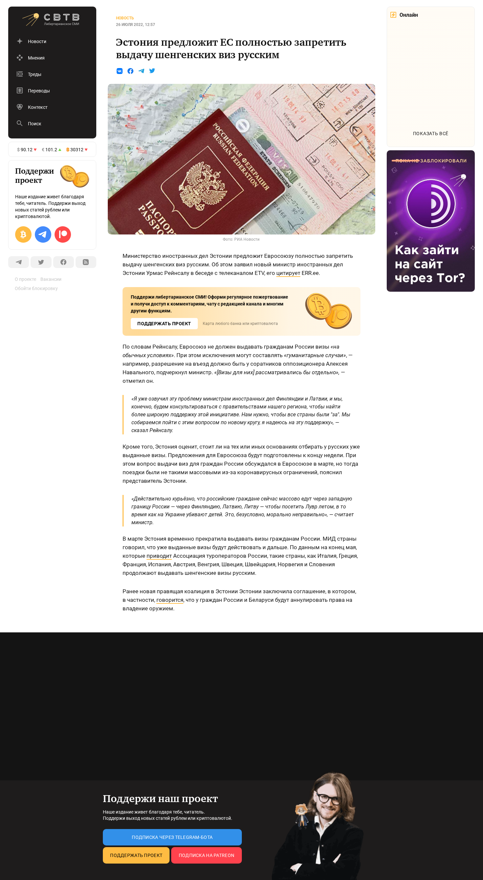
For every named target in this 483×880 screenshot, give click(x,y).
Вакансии (50, 279)
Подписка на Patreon (206, 855)
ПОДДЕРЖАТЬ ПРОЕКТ (164, 323)
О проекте (25, 279)
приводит (159, 555)
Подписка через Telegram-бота (172, 837)
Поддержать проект (136, 855)
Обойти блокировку (36, 288)
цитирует (288, 273)
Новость (125, 18)
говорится (169, 600)
